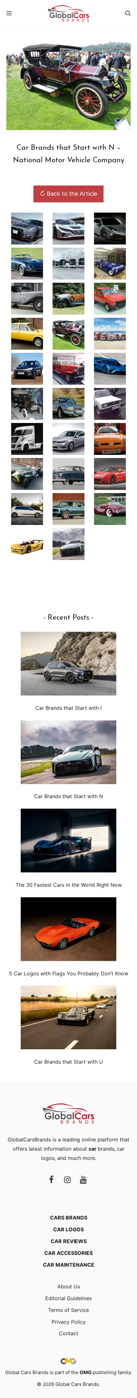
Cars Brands (68, 1217)
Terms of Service (68, 1310)
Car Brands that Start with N (68, 796)
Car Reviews (69, 1241)
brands (101, 1149)
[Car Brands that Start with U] (68, 1019)
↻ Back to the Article (68, 193)
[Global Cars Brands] (68, 13)
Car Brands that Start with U (68, 1062)
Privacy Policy (69, 1322)
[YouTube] (83, 1180)
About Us (68, 1286)
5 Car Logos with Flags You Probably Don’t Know (68, 973)
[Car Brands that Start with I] (68, 665)
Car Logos (68, 1229)
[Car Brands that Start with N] (68, 753)
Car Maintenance (68, 1265)
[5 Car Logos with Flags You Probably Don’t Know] (68, 930)
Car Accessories (68, 1253)
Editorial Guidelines (68, 1298)
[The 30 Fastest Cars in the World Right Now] (68, 842)
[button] (128, 13)
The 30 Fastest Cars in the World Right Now (69, 885)
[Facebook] (51, 1180)
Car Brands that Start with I (68, 708)
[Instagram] (67, 1180)
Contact (68, 1333)
